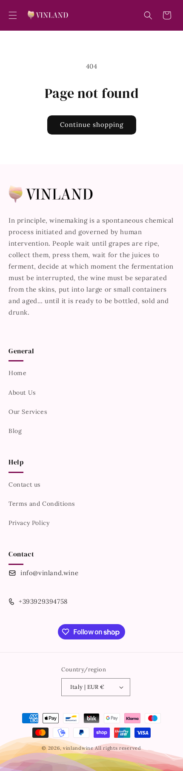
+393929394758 (43, 601)
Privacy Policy (29, 523)
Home (17, 373)
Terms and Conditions (42, 503)
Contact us (24, 484)
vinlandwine (78, 748)
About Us (22, 392)
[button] (12, 15)
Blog (15, 431)
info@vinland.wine (49, 573)
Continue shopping (91, 124)
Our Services (28, 412)
